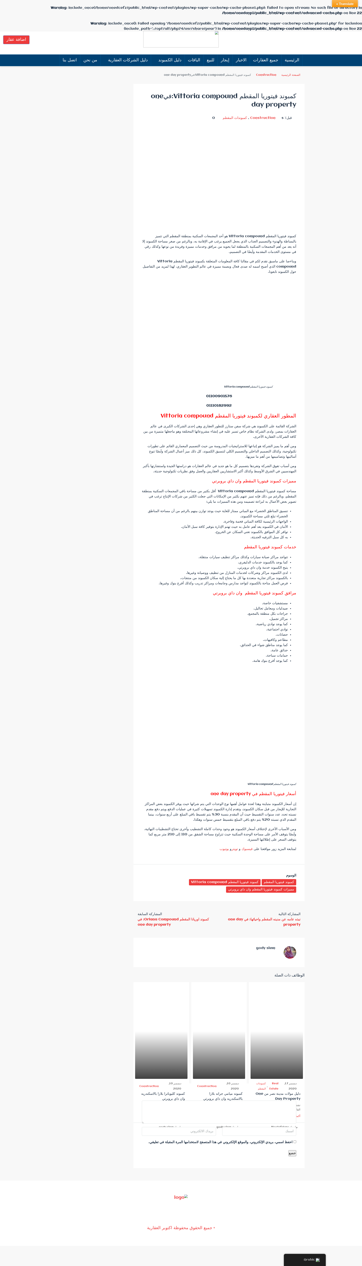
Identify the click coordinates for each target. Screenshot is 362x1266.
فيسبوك (247, 849)
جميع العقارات (265, 60)
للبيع (210, 60)
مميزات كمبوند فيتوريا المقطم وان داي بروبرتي (261, 889)
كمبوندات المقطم (235, 118)
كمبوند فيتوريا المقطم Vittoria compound (225, 882)
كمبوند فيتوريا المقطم (279, 882)
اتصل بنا (70, 60)
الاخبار (241, 60)
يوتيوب (225, 849)
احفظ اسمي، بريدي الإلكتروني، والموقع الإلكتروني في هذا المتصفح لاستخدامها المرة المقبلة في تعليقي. (220, 1142)
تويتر (234, 849)
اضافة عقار (16, 39)
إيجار (225, 60)
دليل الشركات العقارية (128, 60)
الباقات (194, 60)
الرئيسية (292, 60)
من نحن (90, 60)
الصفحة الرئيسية (290, 74)
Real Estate (273, 1086)
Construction (266, 74)
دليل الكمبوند (169, 60)
